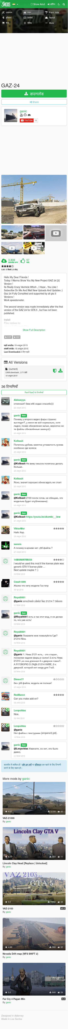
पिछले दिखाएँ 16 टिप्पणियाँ (34, 392)
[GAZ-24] (34, 199)
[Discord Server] (29, 114)
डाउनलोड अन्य (13, 262)
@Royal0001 (21, 616)
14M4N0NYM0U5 (23, 559)
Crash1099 (20, 581)
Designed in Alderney (12, 1015)
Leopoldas (20, 710)
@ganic (18, 601)
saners (17, 544)
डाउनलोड (36, 93)
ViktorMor (19, 528)
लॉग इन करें (27, 764)
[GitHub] (25, 114)
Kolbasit (18, 440)
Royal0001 (20, 597)
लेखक (24, 415)
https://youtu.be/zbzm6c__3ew (43, 516)
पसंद (27, 262)
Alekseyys (19, 399)
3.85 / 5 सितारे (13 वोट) (9, 269)
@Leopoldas (21, 748)
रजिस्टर (38, 764)
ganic (23, 111)
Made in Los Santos (11, 1018)
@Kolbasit (20, 463)
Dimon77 (19, 679)
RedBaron (19, 694)
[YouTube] (21, 114)
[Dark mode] (58, 4)
